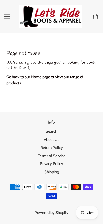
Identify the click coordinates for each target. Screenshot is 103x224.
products (13, 83)
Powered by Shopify (51, 212)
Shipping (51, 172)
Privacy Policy (51, 163)
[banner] (50, 16)
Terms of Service (51, 155)
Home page (40, 77)
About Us (51, 139)
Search (51, 131)
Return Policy (51, 147)
